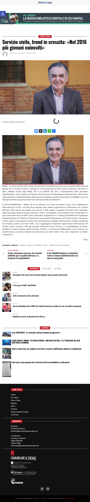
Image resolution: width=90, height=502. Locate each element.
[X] (40, 131)
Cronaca (14, 409)
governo (38, 245)
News (13, 406)
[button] (3, 14)
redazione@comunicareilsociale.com (25, 446)
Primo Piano (15, 400)
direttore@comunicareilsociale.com (24, 431)
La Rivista (14, 415)
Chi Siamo (15, 398)
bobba (23, 245)
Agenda (14, 403)
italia (46, 245)
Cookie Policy (70, 499)
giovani (30, 245)
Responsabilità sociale (19, 412)
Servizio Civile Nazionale (59, 245)
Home (13, 395)
